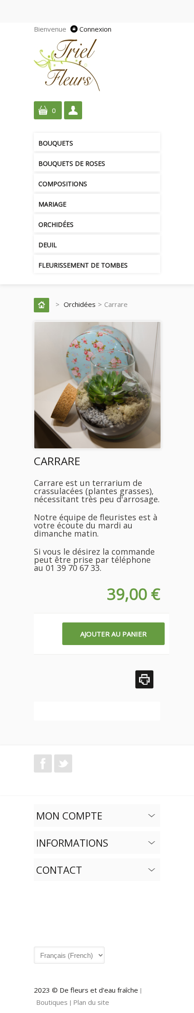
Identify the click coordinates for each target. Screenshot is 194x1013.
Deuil (47, 244)
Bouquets (55, 143)
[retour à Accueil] (43, 304)
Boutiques (52, 1002)
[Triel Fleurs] (68, 64)
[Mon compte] (73, 110)
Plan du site (91, 1002)
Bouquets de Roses (71, 163)
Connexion (95, 28)
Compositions (62, 183)
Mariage (52, 204)
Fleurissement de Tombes (83, 265)
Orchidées (56, 224)
